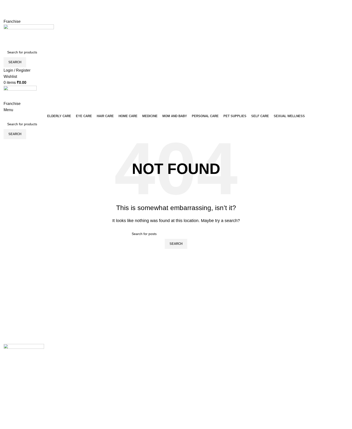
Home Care (101, 384)
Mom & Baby (103, 366)
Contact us (189, 375)
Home (185, 357)
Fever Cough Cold (107, 357)
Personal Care (104, 375)
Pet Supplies (103, 392)
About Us (187, 366)
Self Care (100, 402)
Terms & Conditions (284, 366)
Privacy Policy (280, 357)
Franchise (12, 21)
